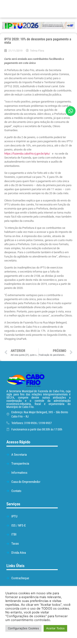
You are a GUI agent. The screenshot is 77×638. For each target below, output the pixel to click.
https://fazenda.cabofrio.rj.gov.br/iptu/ (27, 153)
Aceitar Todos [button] (55, 628)
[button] (54, 8)
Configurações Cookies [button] (23, 628)
